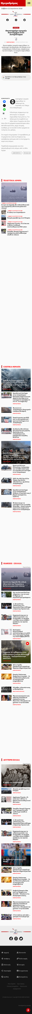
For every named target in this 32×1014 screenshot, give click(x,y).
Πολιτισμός (23, 959)
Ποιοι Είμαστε (11, 984)
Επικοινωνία (23, 986)
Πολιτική (6, 965)
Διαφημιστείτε (17, 989)
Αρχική (6, 952)
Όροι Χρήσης (20, 984)
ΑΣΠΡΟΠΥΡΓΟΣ (16, 153)
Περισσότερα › (27, 567)
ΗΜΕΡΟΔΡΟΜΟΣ (10, 42)
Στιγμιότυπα (23, 971)
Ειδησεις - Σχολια (12, 563)
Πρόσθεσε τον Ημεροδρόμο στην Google (15, 77)
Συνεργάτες (23, 977)
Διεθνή (6, 977)
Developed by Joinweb (24, 1005)
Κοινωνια (16, 27)
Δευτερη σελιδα (11, 759)
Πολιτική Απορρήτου (12, 986)
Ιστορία (21, 965)
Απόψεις (6, 959)
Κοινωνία (22, 952)
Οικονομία (7, 971)
